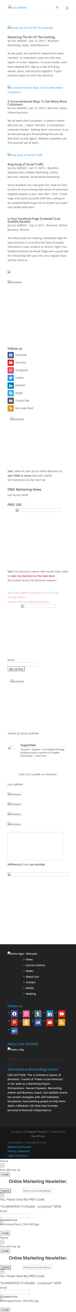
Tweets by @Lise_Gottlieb (23, 733)
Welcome (31, 953)
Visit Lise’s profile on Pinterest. (38, 774)
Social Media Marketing (44, 177)
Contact (30, 982)
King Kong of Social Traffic (26, 164)
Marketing (14, 45)
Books (29, 971)
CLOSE (5, 1174)
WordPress (38, 1136)
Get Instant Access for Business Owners (32, 580)
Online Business (18, 112)
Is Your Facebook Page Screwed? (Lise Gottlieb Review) (34, 220)
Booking (31, 993)
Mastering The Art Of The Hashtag (31, 37)
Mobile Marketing (37, 172)
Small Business (39, 45)
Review (24, 177)
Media (30, 988)
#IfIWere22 (15, 864)
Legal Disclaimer (18, 1155)
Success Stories (35, 965)
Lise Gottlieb (19, 40)
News (25, 45)
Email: (11, 660)
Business (53, 40)
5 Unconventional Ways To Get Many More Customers (37, 102)
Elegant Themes (37, 1131)
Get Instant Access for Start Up (26, 480)
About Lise (32, 976)
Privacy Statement (19, 1151)
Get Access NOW (18, 495)
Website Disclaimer (19, 1147)
